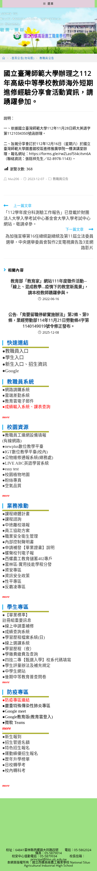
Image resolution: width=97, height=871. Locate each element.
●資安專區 (11, 570)
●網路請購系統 (16, 390)
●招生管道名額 (16, 742)
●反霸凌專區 (14, 587)
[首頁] (3, 58)
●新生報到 (11, 737)
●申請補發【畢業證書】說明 (28, 547)
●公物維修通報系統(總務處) (27, 457)
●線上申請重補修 (18, 626)
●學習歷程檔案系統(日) (23, 637)
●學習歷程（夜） (18, 649)
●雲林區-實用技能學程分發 (27, 564)
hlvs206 (13, 179)
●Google (10, 370)
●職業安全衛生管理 (20, 536)
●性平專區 (11, 581)
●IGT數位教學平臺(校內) (25, 452)
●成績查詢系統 (16, 632)
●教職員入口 (15, 351)
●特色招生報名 (16, 748)
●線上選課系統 (16, 643)
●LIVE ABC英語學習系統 (25, 463)
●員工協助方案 (16, 530)
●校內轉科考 (14, 770)
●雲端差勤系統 (16, 395)
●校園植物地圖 (16, 474)
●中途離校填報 (16, 525)
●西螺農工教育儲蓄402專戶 (27, 559)
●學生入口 (13, 357)
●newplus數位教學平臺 (22, 446)
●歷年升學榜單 (16, 759)
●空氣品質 (11, 485)
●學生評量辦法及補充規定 (26, 665)
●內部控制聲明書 (18, 542)
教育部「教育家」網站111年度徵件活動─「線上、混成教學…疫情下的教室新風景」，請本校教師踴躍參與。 (48, 286)
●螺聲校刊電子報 (18, 553)
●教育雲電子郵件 (18, 401)
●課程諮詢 (11, 519)
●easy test (10, 469)
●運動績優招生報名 (20, 753)
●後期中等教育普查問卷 (24, 677)
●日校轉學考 (14, 765)
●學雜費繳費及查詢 (20, 654)
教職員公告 (60, 179)
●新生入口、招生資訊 (24, 364)
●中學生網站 (14, 671)
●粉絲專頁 (11, 480)
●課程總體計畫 (16, 514)
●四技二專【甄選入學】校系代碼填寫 (36, 660)
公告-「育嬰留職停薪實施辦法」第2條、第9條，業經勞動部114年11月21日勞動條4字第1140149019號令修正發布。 (48, 320)
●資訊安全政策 (16, 576)
